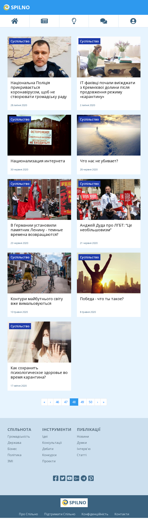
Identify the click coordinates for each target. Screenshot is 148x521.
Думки (82, 443)
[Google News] (76, 478)
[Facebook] (55, 478)
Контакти (121, 514)
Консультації (52, 443)
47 (65, 402)
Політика (14, 455)
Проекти (49, 461)
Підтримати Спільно (59, 514)
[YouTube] (69, 478)
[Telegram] (84, 478)
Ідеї (45, 436)
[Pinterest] (91, 478)
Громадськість (19, 436)
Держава (14, 443)
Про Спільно (28, 514)
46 (57, 402)
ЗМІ (10, 461)
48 (74, 402)
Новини (83, 436)
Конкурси (49, 455)
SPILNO (20, 7)
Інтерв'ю (84, 449)
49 (82, 402)
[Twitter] (62, 478)
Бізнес (12, 449)
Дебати (47, 449)
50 (90, 402)
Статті (82, 455)
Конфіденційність (95, 514)
